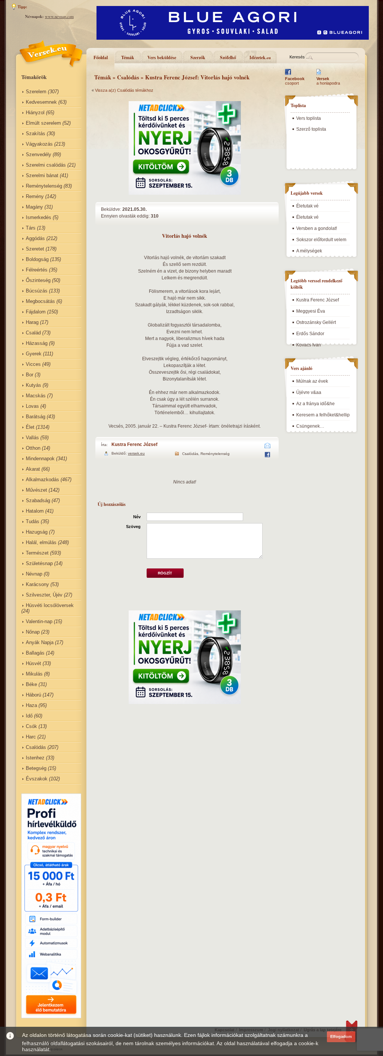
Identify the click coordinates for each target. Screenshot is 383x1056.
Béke (31, 684)
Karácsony (37, 584)
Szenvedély (38, 154)
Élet (30, 427)
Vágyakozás (39, 144)
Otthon (33, 448)
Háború (33, 695)
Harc (31, 737)
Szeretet (35, 249)
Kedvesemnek (41, 102)
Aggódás (35, 238)
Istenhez (35, 758)
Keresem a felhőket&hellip (323, 415)
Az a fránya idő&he (315, 403)
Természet (37, 553)
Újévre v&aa (308, 392)
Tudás (32, 521)
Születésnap (39, 563)
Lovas (32, 406)
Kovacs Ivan (308, 345)
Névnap (34, 574)
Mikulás (34, 674)
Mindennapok (40, 458)
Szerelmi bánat (42, 175)
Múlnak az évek (312, 381)
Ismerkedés (38, 217)
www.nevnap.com (59, 16)
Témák (127, 57)
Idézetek (260, 57)
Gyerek (34, 353)
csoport (294, 80)
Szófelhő (228, 57)
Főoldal (101, 57)
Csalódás (36, 747)
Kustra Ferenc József (134, 444)
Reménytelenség (44, 186)
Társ (31, 228)
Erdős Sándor (310, 333)
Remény (35, 196)
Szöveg (133, 526)
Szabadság (38, 500)
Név (137, 517)
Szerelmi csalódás (46, 165)
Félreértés (37, 270)
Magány (34, 207)
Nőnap (33, 632)
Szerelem (36, 91)
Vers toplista (308, 118)
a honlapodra (328, 80)
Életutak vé (307, 206)
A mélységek (309, 251)
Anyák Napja (39, 642)
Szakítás (35, 133)
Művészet (36, 490)
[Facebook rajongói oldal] (288, 75)
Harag (32, 322)
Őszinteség (38, 280)
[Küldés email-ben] (267, 446)
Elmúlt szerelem (43, 123)
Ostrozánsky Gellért (316, 322)
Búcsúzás (37, 291)
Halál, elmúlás (41, 542)
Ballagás (35, 653)
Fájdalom (36, 312)
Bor (29, 374)
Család (33, 333)
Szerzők (197, 57)
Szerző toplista (311, 129)
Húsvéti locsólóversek (50, 605)
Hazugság (37, 532)
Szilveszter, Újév (44, 595)
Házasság (37, 343)
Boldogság (37, 259)
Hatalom (35, 511)
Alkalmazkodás (42, 479)
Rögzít (165, 573)
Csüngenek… (310, 426)
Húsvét (33, 663)
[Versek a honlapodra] (318, 75)
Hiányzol (35, 112)
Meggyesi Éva (310, 311)
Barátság (35, 416)
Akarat (33, 469)
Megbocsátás (40, 301)
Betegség (36, 768)
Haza (31, 705)
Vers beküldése (161, 57)
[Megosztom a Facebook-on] (267, 455)
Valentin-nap (39, 621)
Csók (31, 726)
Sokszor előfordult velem (321, 239)
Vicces (33, 364)
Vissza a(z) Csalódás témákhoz (124, 90)
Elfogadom (341, 1036)
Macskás (36, 395)
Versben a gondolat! (316, 228)
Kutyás (33, 385)
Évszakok (37, 779)
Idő (29, 716)
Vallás (32, 437)
